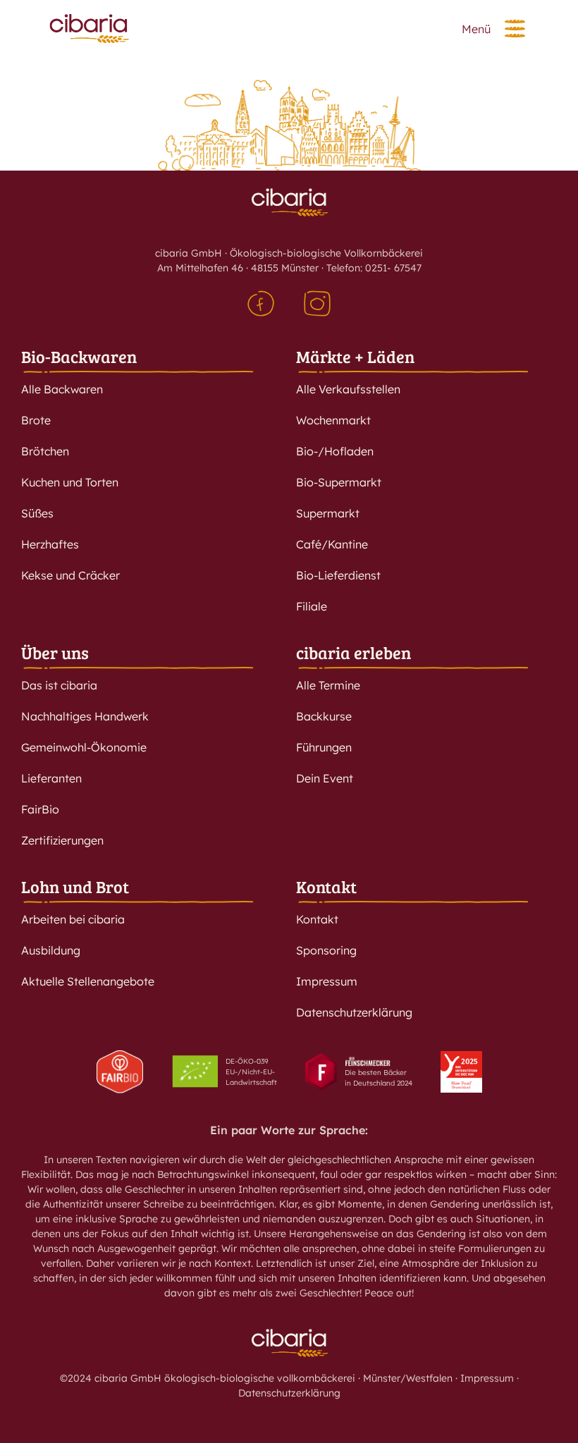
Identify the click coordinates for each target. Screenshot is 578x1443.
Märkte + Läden (355, 356)
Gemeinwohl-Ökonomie (84, 747)
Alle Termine (328, 685)
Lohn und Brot (75, 886)
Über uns (55, 652)
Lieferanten (51, 778)
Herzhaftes (50, 544)
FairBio (40, 809)
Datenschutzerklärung (354, 1012)
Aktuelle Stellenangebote (87, 981)
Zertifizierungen (62, 840)
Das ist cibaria (59, 685)
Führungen (324, 747)
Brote (36, 420)
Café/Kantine (332, 544)
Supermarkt (327, 513)
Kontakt (326, 886)
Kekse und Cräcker (70, 575)
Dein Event (324, 778)
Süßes (37, 513)
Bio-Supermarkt (338, 482)
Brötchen (45, 451)
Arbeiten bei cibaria (73, 919)
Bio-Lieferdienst (338, 575)
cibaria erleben (353, 652)
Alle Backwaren (62, 389)
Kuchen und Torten (69, 482)
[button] (515, 28)
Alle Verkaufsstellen (348, 389)
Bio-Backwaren (79, 356)
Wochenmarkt (333, 420)
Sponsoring (326, 950)
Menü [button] (476, 29)
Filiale (311, 606)
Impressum (326, 981)
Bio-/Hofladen (335, 451)
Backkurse (324, 716)
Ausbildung (50, 950)
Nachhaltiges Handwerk (85, 716)
